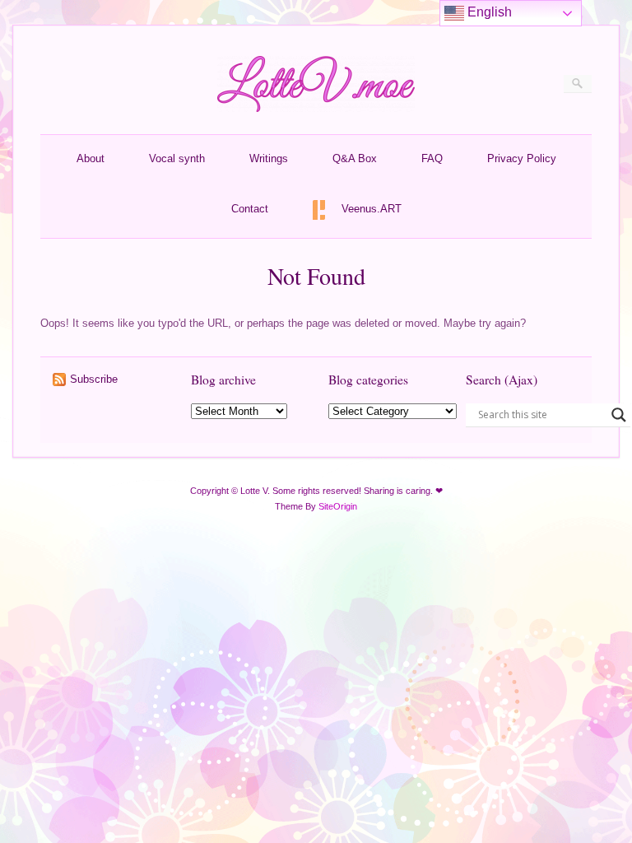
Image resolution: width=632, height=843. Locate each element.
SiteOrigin (337, 506)
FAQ (432, 158)
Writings (268, 158)
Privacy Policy (521, 158)
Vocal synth (177, 158)
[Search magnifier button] (618, 414)
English (488, 12)
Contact (249, 209)
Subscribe (94, 379)
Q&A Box (354, 158)
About (91, 158)
